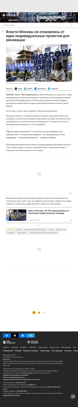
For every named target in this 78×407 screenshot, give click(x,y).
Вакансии (6, 359)
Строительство (61, 229)
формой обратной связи (11, 395)
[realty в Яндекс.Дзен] (15, 335)
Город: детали (43, 347)
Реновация (10, 232)
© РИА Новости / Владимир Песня (15, 83)
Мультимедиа (66, 347)
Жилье (51, 229)
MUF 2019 (10, 229)
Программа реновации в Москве (35, 229)
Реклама (18, 351)
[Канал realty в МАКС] (7, 335)
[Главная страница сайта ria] (3, 15)
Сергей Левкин (22, 232)
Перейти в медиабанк (32, 83)
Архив (76, 351)
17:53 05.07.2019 (8, 25)
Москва (19, 229)
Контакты (68, 351)
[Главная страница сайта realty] (13, 15)
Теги (74, 347)
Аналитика (14, 347)
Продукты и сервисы (30, 351)
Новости (6, 347)
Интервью (23, 347)
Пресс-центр (45, 351)
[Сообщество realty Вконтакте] (23, 335)
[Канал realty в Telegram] (31, 335)
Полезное (32, 347)
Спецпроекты (8, 351)
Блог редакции (57, 351)
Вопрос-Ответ (54, 347)
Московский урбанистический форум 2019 (44, 232)
